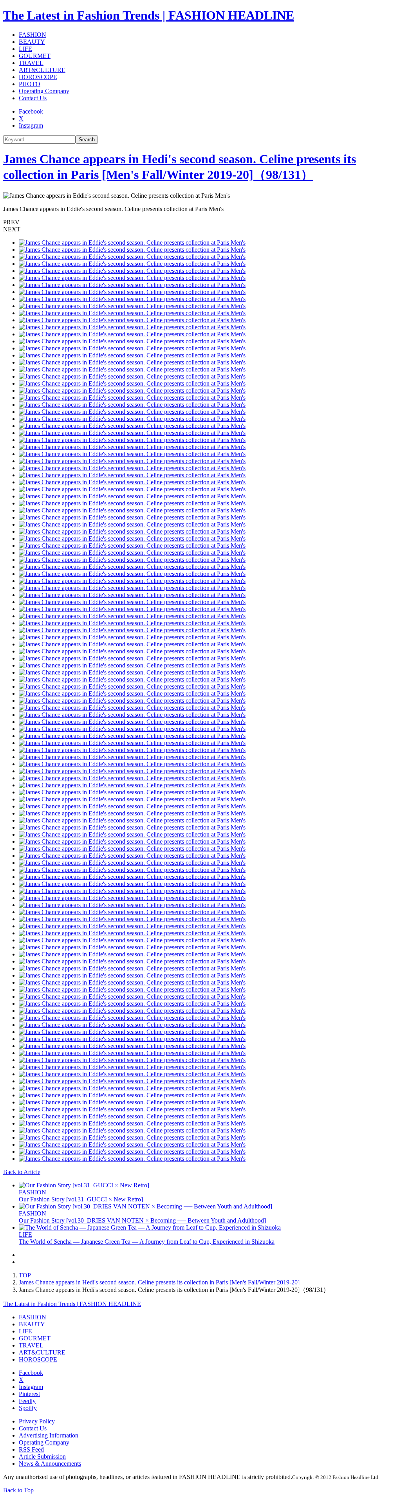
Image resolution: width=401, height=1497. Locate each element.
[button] (200, 222)
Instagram (31, 125)
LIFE (25, 48)
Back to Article (21, 1172)
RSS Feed (31, 1449)
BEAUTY (32, 41)
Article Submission (42, 1456)
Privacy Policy (37, 1421)
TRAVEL (31, 63)
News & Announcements (50, 1463)
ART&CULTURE (42, 70)
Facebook (31, 111)
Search (87, 139)
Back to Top (18, 1490)
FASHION (32, 34)
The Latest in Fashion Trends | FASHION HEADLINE (148, 15)
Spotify (28, 1408)
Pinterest (29, 1394)
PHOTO (29, 84)
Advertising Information (48, 1435)
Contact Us (33, 98)
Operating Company (44, 91)
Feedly (27, 1401)
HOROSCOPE (38, 77)
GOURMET (35, 55)
